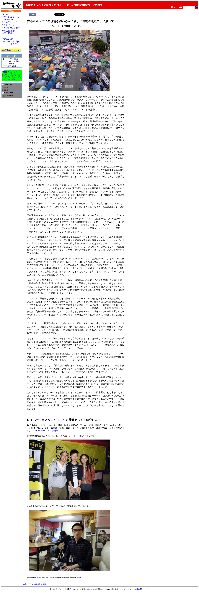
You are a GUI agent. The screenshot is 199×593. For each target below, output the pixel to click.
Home (174, 7)
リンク (5, 36)
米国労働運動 (8, 30)
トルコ (8, 79)
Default (79, 577)
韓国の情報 (7, 33)
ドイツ (4, 76)
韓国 (19, 76)
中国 (10, 74)
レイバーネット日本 (11, 41)
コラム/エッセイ (9, 22)
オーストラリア (11, 78)
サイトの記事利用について (138, 589)
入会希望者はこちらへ (10, 50)
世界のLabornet (10, 72)
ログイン (5, 87)
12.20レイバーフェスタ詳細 (44, 430)
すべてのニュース (10, 17)
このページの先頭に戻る (35, 584)
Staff (43, 577)
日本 (13, 79)
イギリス (16, 74)
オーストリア (12, 76)
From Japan (7, 39)
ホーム (5, 14)
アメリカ (4, 74)
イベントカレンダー (11, 28)
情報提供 (5, 90)
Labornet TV (8, 19)
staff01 (36, 577)
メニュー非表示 (9, 44)
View (3, 97)
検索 (180, 7)
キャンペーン (8, 25)
